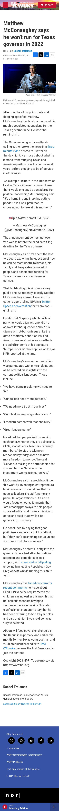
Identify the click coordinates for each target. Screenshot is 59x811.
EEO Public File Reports (18, 776)
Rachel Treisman (23, 50)
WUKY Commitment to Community (24, 755)
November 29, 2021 (41, 230)
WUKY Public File (15, 762)
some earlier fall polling (36, 562)
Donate (48, 4)
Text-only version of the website (23, 769)
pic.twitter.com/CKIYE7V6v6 (31, 218)
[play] (5, 807)
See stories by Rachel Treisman (22, 703)
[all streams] (54, 807)
